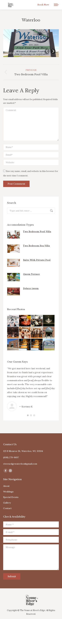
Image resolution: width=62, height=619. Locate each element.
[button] (28, 415)
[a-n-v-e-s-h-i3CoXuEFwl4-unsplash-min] (25, 321)
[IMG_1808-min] (49, 333)
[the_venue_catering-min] (25, 345)
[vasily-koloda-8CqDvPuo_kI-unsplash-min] (13, 321)
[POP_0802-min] (25, 333)
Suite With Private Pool (37, 259)
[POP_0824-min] (37, 333)
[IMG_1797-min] (13, 345)
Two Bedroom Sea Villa (36, 245)
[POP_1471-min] (13, 333)
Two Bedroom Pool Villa (37, 231)
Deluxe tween (31, 288)
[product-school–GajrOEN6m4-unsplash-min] (37, 321)
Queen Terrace (31, 274)
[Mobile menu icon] (56, 5)
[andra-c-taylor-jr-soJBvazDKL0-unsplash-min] (37, 345)
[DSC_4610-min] (49, 321)
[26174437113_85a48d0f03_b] (49, 345)
